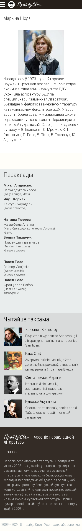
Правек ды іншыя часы (22, 243)
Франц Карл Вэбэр (18, 286)
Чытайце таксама (26, 319)
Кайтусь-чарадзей (18, 203)
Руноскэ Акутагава (40, 401)
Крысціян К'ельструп (42, 330)
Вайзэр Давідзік (16, 268)
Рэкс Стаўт (34, 354)
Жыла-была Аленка (29, 226)
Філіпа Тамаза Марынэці (44, 378)
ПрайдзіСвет (29, 4)
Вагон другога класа (20, 189)
